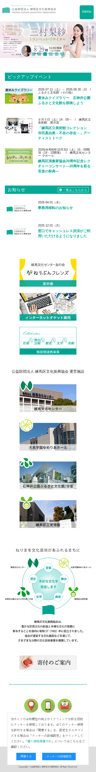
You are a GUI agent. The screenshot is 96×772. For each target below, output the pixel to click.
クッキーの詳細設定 (59, 756)
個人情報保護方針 (39, 741)
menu (86, 11)
